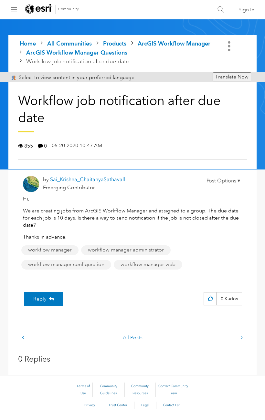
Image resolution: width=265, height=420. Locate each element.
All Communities (69, 43)
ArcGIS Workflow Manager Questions (76, 52)
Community (68, 9)
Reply (40, 299)
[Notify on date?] (241, 337)
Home (28, 43)
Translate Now (232, 77)
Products (114, 43)
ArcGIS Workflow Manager (174, 43)
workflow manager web (148, 264)
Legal (145, 405)
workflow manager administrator (126, 250)
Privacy (89, 405)
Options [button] (229, 46)
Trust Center (118, 405)
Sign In (246, 9)
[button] (223, 180)
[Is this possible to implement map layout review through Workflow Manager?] (23, 337)
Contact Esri (172, 405)
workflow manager (50, 250)
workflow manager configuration (66, 264)
